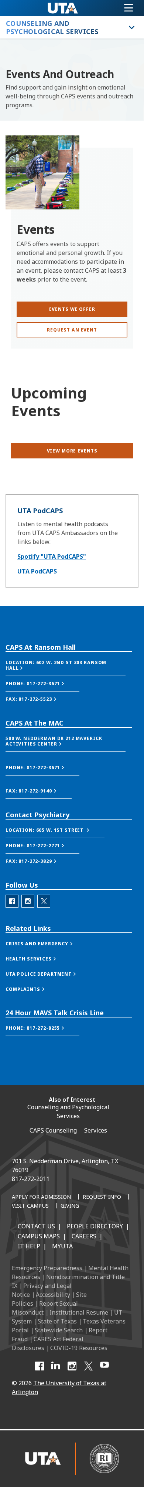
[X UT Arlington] (88, 1366)
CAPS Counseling (53, 1130)
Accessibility (53, 1295)
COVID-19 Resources (78, 1348)
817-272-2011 (30, 1179)
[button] (66, 665)
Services (95, 1130)
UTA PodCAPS (37, 571)
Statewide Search (59, 1330)
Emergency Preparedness (47, 1268)
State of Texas (57, 1321)
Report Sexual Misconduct (45, 1307)
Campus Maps (39, 1236)
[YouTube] (104, 1366)
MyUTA (62, 1246)
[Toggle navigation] (128, 8)
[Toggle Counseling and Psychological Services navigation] (131, 27)
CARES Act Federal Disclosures (47, 1343)
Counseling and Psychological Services (68, 1111)
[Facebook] (39, 1366)
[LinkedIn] (55, 1366)
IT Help (29, 1246)
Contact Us (36, 1226)
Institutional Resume (78, 1312)
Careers (84, 1236)
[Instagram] (72, 1366)
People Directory (95, 1226)
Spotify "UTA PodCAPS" (51, 556)
